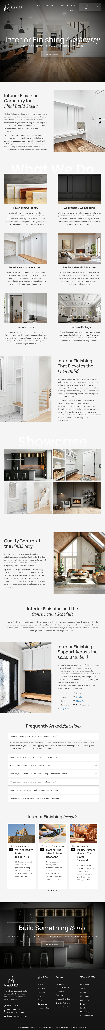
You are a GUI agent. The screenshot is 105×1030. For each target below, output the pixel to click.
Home (40, 984)
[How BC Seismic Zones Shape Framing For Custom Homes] (52, 856)
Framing (59, 995)
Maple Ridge (81, 701)
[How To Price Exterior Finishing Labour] (83, 856)
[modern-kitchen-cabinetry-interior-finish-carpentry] (28, 465)
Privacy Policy (43, 1008)
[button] (53, 736)
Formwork (60, 991)
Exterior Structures (63, 1007)
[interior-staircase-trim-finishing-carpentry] (28, 498)
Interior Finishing (63, 999)
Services (41, 992)
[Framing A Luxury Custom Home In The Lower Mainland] (21, 856)
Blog (40, 1000)
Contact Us (42, 1004)
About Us (42, 988)
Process (41, 996)
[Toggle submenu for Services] (68, 5)
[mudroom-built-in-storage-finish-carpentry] (77, 465)
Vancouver (64, 693)
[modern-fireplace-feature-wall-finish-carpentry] (77, 498)
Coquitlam (64, 709)
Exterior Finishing (63, 1003)
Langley (79, 697)
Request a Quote (86, 7)
